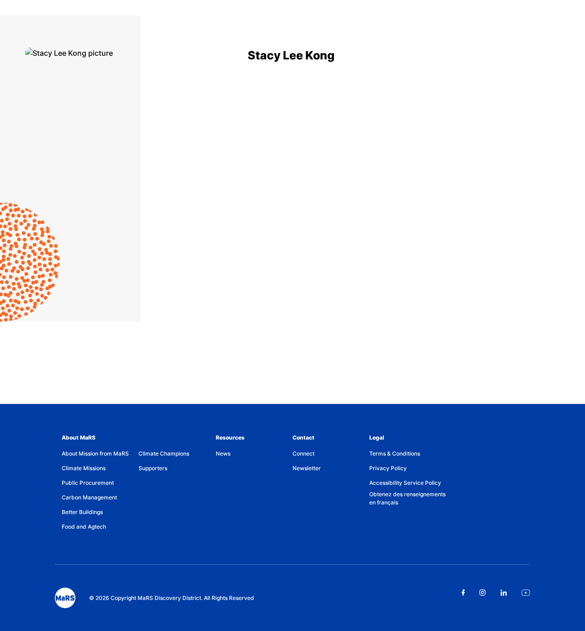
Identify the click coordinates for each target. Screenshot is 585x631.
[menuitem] (100, 453)
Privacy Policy (388, 468)
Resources (230, 437)
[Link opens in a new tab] (463, 592)
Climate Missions (84, 468)
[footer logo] (65, 598)
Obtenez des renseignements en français (407, 498)
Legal (376, 437)
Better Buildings (82, 512)
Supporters (152, 468)
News (223, 453)
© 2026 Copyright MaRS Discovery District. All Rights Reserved (171, 597)
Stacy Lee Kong (291, 55)
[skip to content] (1, 5)
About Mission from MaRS (95, 453)
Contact (303, 437)
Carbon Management (89, 497)
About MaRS (79, 437)
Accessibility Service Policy (405, 482)
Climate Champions (163, 453)
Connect (303, 453)
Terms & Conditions (394, 453)
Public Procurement (88, 482)
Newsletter (306, 468)
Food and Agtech (84, 526)
